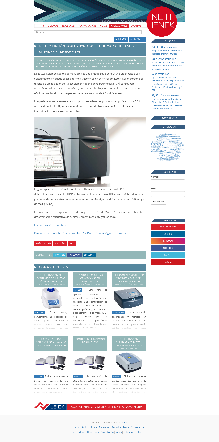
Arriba (126, 427)
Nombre (155, 177)
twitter (168, 255)
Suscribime (158, 202)
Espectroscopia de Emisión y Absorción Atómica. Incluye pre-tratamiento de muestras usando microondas (167, 102)
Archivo (85, 427)
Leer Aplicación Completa (50, 225)
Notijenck (161, 21)
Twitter (60, 255)
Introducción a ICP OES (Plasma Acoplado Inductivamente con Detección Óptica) (168, 64)
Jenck (124, 423)
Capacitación (87, 26)
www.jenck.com (168, 227)
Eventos (136, 26)
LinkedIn (89, 255)
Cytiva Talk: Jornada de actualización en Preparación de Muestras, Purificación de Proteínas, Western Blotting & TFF (168, 82)
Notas (103, 26)
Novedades (69, 26)
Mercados (116, 427)
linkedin (168, 234)
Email (154, 189)
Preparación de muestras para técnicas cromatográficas (167, 50)
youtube (167, 262)
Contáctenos (137, 427)
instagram (168, 241)
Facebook (74, 255)
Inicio (77, 427)
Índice (94, 427)
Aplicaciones (119, 26)
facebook (168, 248)
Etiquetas (104, 427)
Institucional (49, 26)
